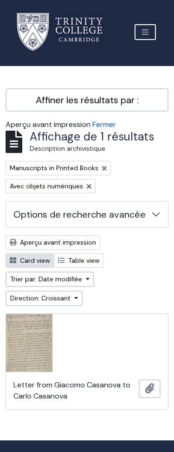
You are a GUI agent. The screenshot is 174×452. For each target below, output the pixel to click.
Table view (83, 260)
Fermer (104, 124)
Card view (34, 260)
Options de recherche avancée (79, 214)
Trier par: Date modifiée (47, 279)
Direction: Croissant (41, 298)
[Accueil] (65, 31)
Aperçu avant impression (57, 242)
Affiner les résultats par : (87, 100)
